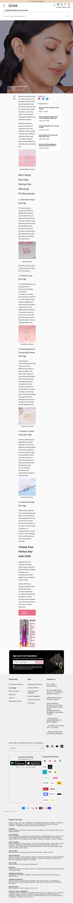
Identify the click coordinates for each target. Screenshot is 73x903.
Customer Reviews (16, 684)
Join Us (11, 698)
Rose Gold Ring (58, 857)
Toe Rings (47, 824)
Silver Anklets (26, 843)
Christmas (12, 883)
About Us (12, 694)
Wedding (28, 874)
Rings (16, 822)
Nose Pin (32, 824)
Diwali (21, 882)
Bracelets (60, 822)
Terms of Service (34, 700)
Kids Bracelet (33, 864)
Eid (45, 882)
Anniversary (36, 874)
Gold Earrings (25, 836)
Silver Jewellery (39, 830)
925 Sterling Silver (15, 843)
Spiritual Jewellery (32, 825)
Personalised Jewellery (34, 846)
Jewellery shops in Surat (42, 895)
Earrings (22, 822)
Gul (37, 888)
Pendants (12, 824)
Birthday (21, 874)
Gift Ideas (12, 867)
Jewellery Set (20, 825)
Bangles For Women (44, 858)
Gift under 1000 (15, 870)
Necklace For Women (22, 859)
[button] (54, 5)
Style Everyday (13, 886)
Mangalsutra (30, 822)
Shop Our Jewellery (24, 612)
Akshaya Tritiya (14, 880)
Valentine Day (24, 880)
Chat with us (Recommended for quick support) (54, 720)
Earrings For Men (24, 852)
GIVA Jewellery (13, 811)
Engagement (13, 874)
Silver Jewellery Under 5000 (52, 846)
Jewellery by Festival (15, 879)
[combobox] (36, 16)
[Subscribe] (42, 748)
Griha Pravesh (13, 876)
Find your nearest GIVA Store (18, 891)
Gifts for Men (13, 851)
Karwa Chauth (13, 882)
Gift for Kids (13, 863)
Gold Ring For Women (45, 857)
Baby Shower (45, 874)
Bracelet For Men (36, 852)
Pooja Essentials (14, 869)
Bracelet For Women (30, 858)
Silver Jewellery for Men (42, 845)
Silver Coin (35, 843)
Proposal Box (47, 869)
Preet (21, 888)
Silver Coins (24, 869)
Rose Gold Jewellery (52, 830)
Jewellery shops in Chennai (24, 895)
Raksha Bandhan (30, 882)
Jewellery (12, 828)
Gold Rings (16, 836)
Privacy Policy (33, 688)
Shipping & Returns (35, 684)
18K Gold (47, 837)
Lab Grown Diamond (26, 830)
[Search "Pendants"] (68, 16)
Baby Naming (55, 874)
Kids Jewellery (13, 864)
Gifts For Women (14, 855)
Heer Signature (14, 888)
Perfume (32, 869)
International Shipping (33, 692)
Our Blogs (12, 688)
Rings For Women (14, 857)
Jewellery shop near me (25, 897)
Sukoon (26, 888)
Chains (26, 824)
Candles (38, 869)
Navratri (50, 882)
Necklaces (19, 824)
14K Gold (39, 837)
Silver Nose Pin (21, 846)
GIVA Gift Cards (15, 701)
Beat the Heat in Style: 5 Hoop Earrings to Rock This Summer (26, 268)
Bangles (53, 822)
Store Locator (14, 691)
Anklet (11, 822)
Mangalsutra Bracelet (42, 822)
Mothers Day (34, 880)
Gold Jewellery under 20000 (27, 839)
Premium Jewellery (44, 839)
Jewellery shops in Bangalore (18, 892)
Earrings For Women (15, 858)
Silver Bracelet (45, 843)
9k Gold (32, 837)
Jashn (32, 888)
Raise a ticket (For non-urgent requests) (55, 732)
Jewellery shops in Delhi (17, 894)
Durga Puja (57, 882)
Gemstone (42, 825)
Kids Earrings (23, 864)
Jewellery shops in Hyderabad (36, 894)
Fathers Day (44, 880)
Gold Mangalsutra (47, 836)
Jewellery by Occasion (16, 873)
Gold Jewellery (13, 830)
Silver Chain (55, 843)
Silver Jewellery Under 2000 (18, 848)
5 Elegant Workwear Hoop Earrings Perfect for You (17, 87)
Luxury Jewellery (57, 839)
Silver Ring (18, 845)
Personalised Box (58, 869)
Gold (10, 836)
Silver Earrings (28, 845)
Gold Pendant (35, 836)
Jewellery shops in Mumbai (54, 892)
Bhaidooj (40, 882)
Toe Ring (33, 859)
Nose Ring (39, 824)
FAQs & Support (34, 696)
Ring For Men (13, 852)
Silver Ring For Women (29, 857)
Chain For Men (48, 852)
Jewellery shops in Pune (37, 892)
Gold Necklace (24, 837)
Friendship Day (54, 880)
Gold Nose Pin (59, 836)
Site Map (31, 703)
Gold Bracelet (14, 837)
